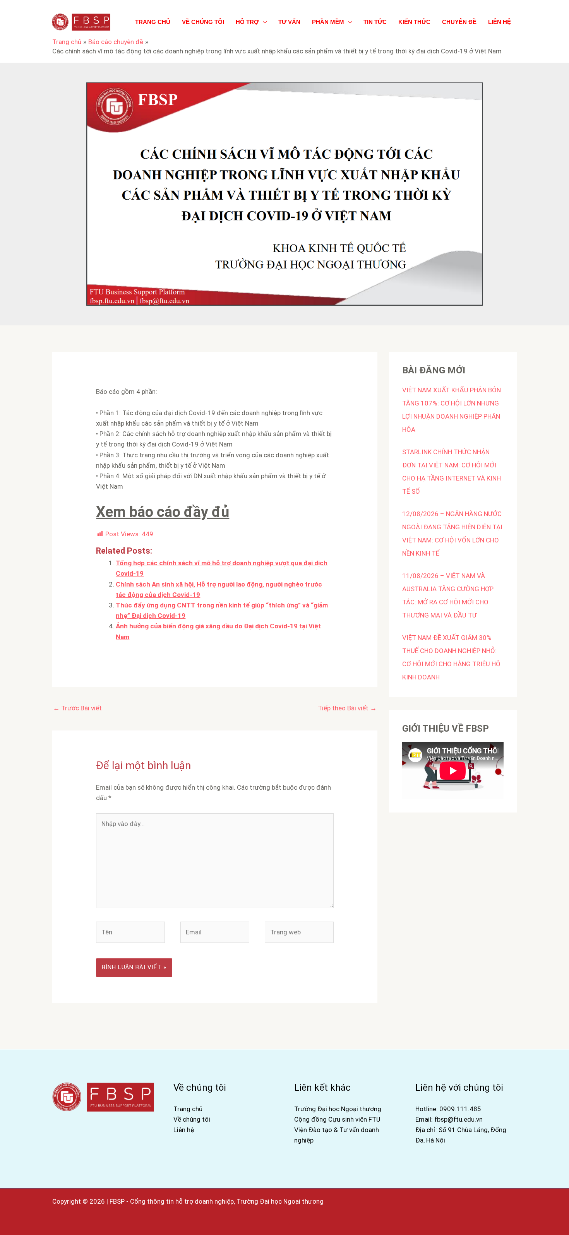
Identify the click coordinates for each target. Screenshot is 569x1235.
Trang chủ (187, 1109)
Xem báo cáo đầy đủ (162, 511)
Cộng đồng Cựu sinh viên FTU (337, 1119)
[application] (263, 22)
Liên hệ (183, 1130)
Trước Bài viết (77, 708)
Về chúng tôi (191, 1119)
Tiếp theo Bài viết (347, 708)
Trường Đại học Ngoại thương (337, 1109)
